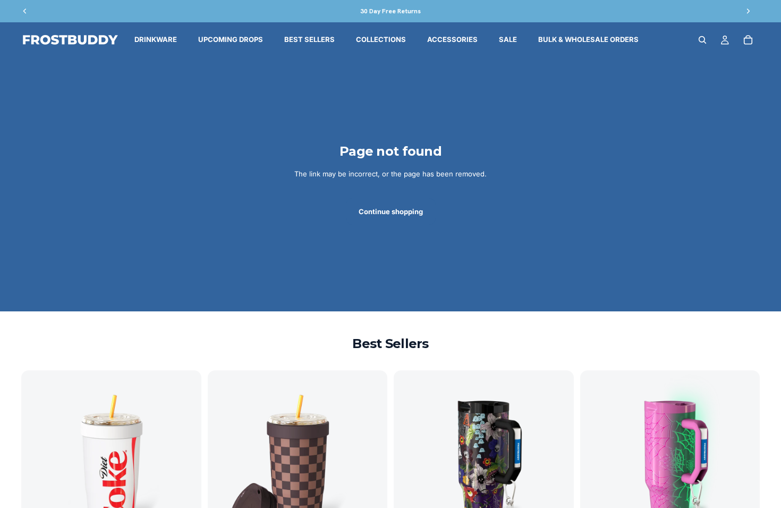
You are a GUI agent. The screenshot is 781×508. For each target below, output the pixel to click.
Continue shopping (391, 211)
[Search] (702, 40)
